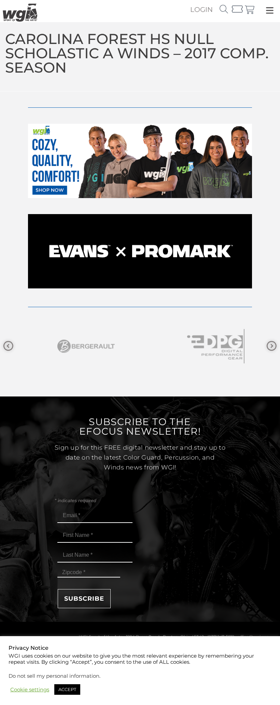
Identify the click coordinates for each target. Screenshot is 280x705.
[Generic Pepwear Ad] (140, 196)
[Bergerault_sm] (75, 346)
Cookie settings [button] (29, 690)
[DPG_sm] (204, 346)
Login (201, 9)
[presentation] (8, 346)
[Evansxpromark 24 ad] (140, 286)
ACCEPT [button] (67, 689)
